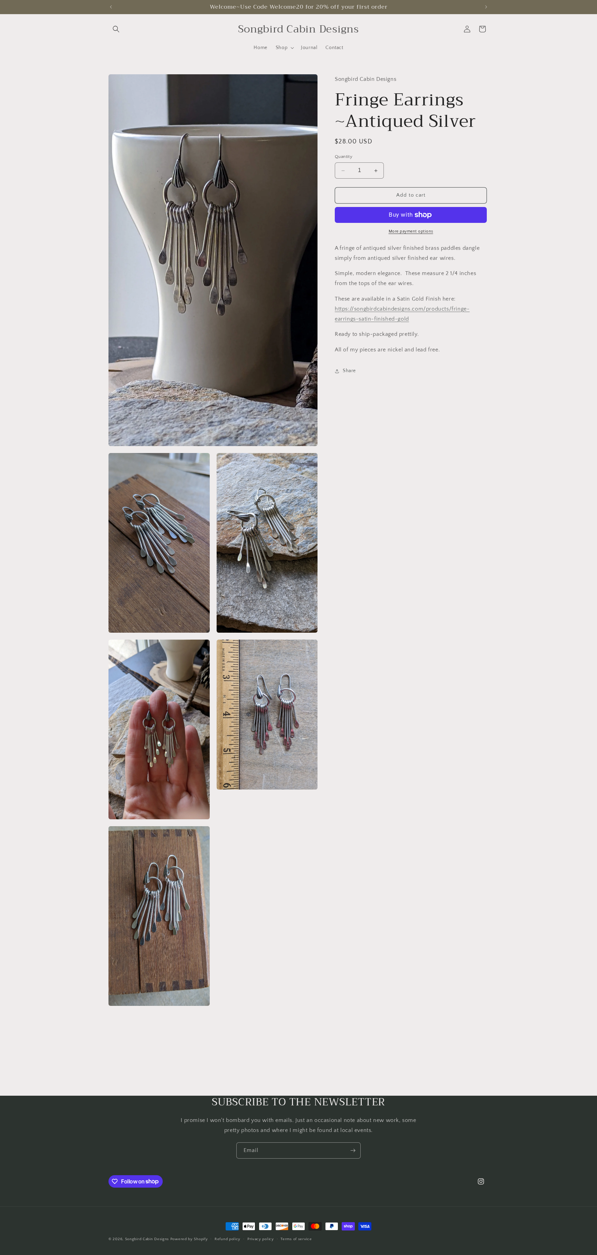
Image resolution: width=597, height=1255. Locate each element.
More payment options (411, 231)
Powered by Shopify (189, 1239)
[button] (116, 29)
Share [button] (349, 371)
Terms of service (296, 1239)
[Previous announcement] (111, 6)
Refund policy (227, 1239)
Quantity (343, 156)
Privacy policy (260, 1239)
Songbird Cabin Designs (147, 1239)
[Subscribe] (352, 1150)
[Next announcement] (486, 6)
